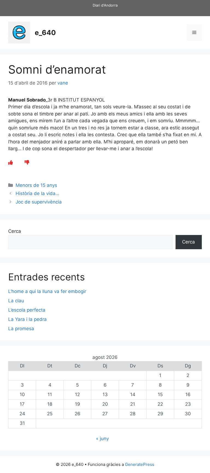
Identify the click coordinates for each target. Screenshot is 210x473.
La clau (16, 300)
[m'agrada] (10, 162)
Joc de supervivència (39, 202)
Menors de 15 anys (36, 185)
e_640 (45, 32)
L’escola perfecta (26, 310)
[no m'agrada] (27, 162)
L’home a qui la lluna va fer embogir (47, 291)
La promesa (21, 328)
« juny (102, 438)
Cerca (14, 231)
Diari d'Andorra (105, 5)
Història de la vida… (37, 193)
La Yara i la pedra (27, 319)
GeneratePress (139, 464)
